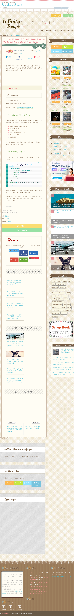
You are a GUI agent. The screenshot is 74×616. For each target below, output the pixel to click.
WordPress (67, 155)
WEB (66, 150)
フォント (54, 22)
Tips (67, 78)
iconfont (58, 296)
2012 (32, 591)
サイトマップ (64, 22)
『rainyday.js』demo (24, 107)
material (66, 299)
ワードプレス (34, 22)
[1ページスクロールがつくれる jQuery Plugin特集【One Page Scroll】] (15, 354)
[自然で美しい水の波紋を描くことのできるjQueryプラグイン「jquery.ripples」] (67, 116)
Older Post (11, 423)
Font (55, 78)
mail (22, 5)
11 (41, 589)
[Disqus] (23, 529)
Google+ (17, 5)
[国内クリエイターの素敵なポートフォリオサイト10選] (55, 116)
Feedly (19, 483)
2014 (32, 582)
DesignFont (62, 287)
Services (57, 153)
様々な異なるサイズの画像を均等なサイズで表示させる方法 (67, 103)
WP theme (55, 316)
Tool (65, 147)
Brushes (64, 281)
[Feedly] (67, 16)
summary (54, 307)
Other (56, 150)
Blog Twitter (36, 484)
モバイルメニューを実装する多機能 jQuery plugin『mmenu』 (15, 305)
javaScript (54, 299)
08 (35, 580)
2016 (32, 573)
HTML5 (19, 53)
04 (44, 577)
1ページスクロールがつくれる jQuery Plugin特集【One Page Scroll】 (15, 293)
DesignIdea (55, 290)
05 (47, 577)
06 (31, 580)
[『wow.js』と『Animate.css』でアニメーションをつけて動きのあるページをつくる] (67, 71)
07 (33, 580)
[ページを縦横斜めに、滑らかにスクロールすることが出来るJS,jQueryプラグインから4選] (15, 336)
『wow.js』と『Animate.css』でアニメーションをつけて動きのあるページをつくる (67, 80)
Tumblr (63, 310)
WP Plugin (64, 313)
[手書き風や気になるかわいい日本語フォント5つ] (55, 71)
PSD (64, 304)
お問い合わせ (24, 25)
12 (43, 580)
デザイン (44, 22)
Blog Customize (56, 281)
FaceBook (10, 5)
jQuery (39, 51)
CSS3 (53, 284)
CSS (69, 281)
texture (69, 307)
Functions (54, 293)
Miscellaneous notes (57, 301)
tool (58, 310)
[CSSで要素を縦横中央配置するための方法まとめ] (55, 94)
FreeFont (66, 290)
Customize (55, 287)
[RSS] (56, 16)
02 (40, 573)
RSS (10, 483)
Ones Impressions (57, 304)
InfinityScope (6, 614)
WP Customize (56, 313)
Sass (68, 304)
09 (37, 589)
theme (54, 310)
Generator (61, 293)
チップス (23, 22)
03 (42, 582)
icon (53, 296)
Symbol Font (62, 307)
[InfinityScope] (9, 23)
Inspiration (65, 296)
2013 (32, 587)
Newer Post (36, 423)
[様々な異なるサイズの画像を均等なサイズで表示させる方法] (67, 94)
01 (37, 573)
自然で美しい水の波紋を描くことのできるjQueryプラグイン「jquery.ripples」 (15, 282)
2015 (32, 577)
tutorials (68, 310)
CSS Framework (61, 284)
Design (56, 124)
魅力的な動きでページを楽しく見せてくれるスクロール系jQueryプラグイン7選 (15, 316)
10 (39, 589)
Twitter (4, 5)
